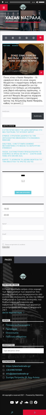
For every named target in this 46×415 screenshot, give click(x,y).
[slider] (42, 2)
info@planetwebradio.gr (17, 373)
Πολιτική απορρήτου (16, 336)
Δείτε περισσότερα (12, 312)
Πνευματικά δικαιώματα (18, 325)
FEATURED (6, 45)
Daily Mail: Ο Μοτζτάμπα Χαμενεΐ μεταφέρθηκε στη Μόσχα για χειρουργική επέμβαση (21, 146)
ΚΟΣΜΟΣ (15, 45)
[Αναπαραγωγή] (3, 2)
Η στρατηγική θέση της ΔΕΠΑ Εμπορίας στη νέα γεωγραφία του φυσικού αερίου (22, 131)
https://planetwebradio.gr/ (18, 366)
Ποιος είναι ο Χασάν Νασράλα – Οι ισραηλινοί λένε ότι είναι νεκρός (23, 58)
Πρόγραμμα (11, 329)
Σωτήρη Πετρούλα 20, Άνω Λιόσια (22, 377)
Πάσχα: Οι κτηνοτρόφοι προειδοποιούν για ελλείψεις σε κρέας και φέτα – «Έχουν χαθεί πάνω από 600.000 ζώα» (22, 154)
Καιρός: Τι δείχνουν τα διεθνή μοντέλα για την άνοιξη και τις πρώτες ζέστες (22, 161)
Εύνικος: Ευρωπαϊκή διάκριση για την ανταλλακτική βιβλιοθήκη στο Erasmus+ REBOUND (21, 138)
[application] (23, 2)
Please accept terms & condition (15, 244)
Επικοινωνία (12, 332)
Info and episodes (23, 192)
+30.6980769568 (14, 370)
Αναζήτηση (5, 111)
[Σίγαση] (37, 2)
